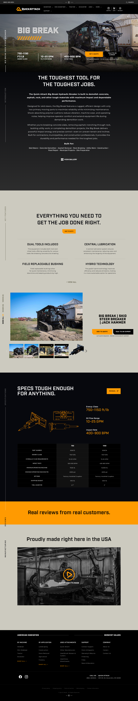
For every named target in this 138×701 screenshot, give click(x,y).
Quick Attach (64, 647)
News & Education (88, 663)
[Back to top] (69, 2)
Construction (43, 650)
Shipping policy (57, 688)
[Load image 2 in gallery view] (16, 351)
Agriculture (43, 656)
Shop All (21, 661)
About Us (106, 647)
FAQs (83, 660)
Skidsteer (20, 647)
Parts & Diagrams (88, 650)
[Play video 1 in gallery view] (46, 351)
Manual (112, 391)
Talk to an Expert (112, 54)
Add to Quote (69, 231)
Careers (105, 650)
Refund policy (80, 688)
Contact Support (87, 647)
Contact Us (107, 653)
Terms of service (69, 688)
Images (3, 308)
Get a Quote (94, 54)
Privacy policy (46, 688)
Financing (85, 656)
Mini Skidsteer (22, 650)
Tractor (19, 653)
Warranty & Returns (88, 653)
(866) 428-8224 (8, 2)
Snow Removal (44, 653)
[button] (130, 2)
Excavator (20, 656)
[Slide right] (86, 351)
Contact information (93, 688)
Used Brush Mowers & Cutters (68, 655)
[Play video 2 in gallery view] (62, 351)
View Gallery (70, 160)
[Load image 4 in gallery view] (77, 351)
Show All (3, 319)
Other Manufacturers (67, 650)
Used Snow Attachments (64, 660)
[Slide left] (7, 351)
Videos (3, 298)
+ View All (71, 282)
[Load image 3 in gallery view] (31, 351)
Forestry (42, 660)
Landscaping (43, 647)
